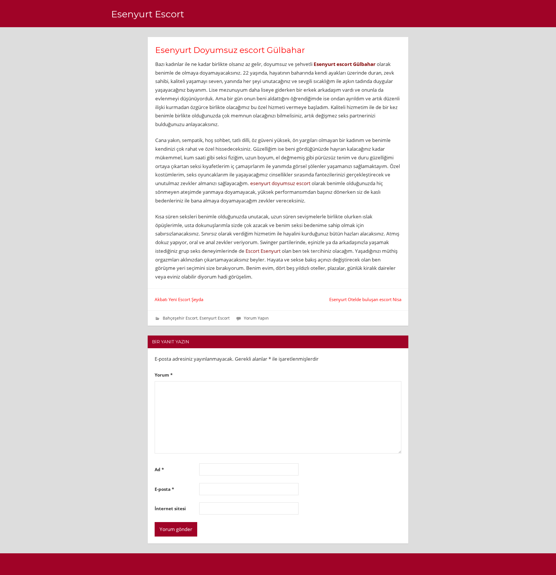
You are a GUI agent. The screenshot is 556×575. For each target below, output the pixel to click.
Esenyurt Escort (147, 14)
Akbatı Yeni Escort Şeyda (179, 299)
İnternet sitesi (170, 508)
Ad (159, 469)
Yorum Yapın (256, 318)
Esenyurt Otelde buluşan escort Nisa (365, 299)
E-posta (164, 489)
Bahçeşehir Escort (180, 318)
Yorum (164, 375)
